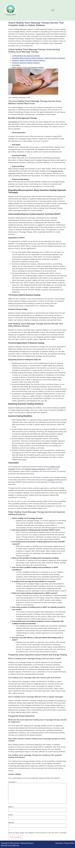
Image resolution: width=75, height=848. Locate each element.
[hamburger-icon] (53, 10)
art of (56, 136)
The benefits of (13, 122)
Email (10, 814)
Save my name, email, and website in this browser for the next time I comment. (37, 832)
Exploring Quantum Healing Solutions (26, 63)
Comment (12, 782)
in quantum (50, 480)
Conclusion (16, 65)
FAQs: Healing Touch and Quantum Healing (28, 67)
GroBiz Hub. (15, 845)
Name (11, 807)
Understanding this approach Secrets (26, 56)
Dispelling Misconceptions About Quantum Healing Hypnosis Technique (38, 58)
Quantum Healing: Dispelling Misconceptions (28, 60)
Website (11, 822)
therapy (20, 107)
